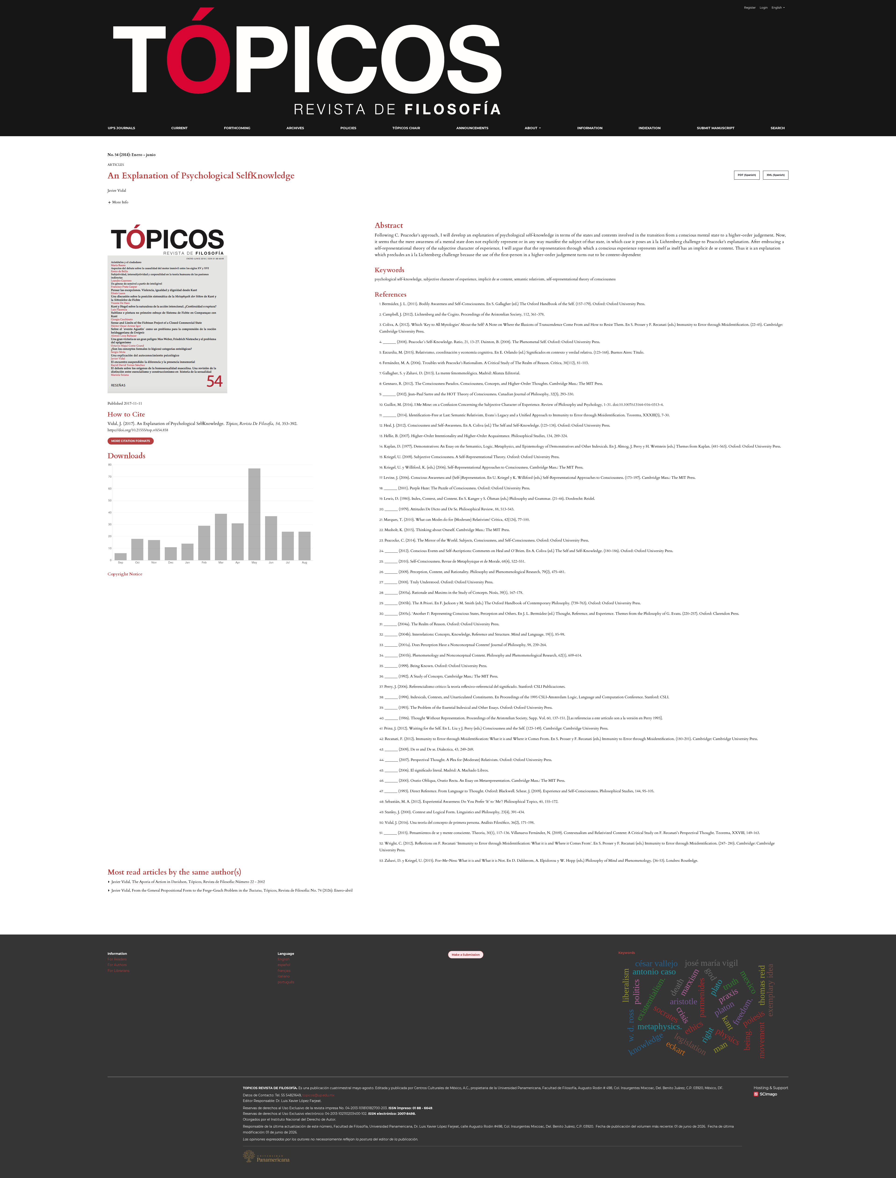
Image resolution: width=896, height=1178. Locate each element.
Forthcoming (237, 128)
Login (764, 7)
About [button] (531, 128)
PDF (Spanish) (747, 175)
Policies (348, 128)
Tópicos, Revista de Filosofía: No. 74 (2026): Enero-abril (308, 890)
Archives (295, 128)
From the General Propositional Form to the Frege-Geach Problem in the (197, 890)
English (284, 959)
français (284, 971)
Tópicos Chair (406, 128)
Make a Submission (466, 954)
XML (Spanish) (776, 175)
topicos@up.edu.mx (318, 1095)
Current (179, 128)
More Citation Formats (130, 441)
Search (778, 128)
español (284, 965)
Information (589, 128)
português (286, 982)
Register (750, 7)
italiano (284, 976)
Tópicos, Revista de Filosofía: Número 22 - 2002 (226, 881)
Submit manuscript (716, 128)
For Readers (117, 959)
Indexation (650, 128)
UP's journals (121, 128)
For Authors (117, 965)
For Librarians (119, 971)
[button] (118, 202)
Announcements (472, 128)
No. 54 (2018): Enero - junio (132, 154)
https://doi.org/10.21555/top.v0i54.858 (138, 430)
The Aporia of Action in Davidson (159, 881)
